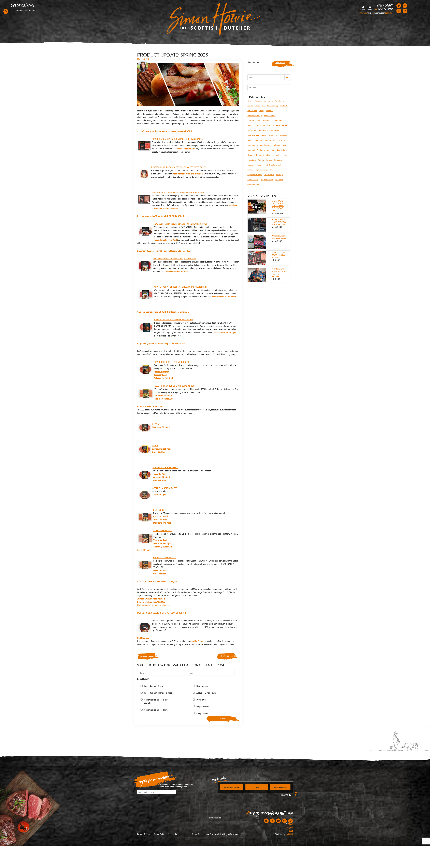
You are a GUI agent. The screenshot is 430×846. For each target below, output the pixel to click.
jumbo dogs (258, 140)
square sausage (262, 170)
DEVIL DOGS (158, 510)
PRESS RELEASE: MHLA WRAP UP (279, 237)
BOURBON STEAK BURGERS (165, 467)
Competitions (277, 120)
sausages (259, 165)
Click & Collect (375, 9)
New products (282, 150)
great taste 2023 (253, 135)
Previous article (146, 656)
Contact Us (172, 834)
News (249, 155)
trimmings (279, 175)
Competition (266, 120)
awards (250, 106)
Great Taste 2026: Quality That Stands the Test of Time (278, 205)
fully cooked (274, 130)
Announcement (260, 101)
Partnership (276, 155)
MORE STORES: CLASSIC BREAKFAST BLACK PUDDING (161, 613)
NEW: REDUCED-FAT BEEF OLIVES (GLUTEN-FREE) (174, 258)
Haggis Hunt (272, 135)
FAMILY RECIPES (282, 125)
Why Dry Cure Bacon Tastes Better (279, 254)
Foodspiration (263, 130)
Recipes (32, 10)
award (270, 101)
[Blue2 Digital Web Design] (289, 829)
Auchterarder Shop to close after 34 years (279, 221)
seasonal (250, 170)
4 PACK (155, 445)
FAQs (257, 787)
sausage (250, 165)
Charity (261, 111)
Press (285, 155)
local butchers (252, 145)
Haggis (263, 135)
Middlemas (261, 150)
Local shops (276, 145)
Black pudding (272, 106)
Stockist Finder (196, 641)
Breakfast (283, 106)
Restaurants (278, 160)
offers (268, 155)
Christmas (269, 111)
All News (252, 88)
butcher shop (252, 111)
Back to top (286, 795)
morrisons (270, 150)
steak (271, 170)
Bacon (257, 106)
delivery (258, 125)
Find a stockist (22, 10)
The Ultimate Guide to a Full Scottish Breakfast (279, 272)
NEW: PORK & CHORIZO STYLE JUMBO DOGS (175, 386)
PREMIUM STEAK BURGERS (149, 406)
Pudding (261, 160)
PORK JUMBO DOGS (162, 530)
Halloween (283, 135)
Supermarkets (269, 175)
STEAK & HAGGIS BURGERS (164, 488)
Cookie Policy (159, 834)
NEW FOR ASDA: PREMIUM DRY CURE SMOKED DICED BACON (178, 167)
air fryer (250, 101)
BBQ (263, 106)
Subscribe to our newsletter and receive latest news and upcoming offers (176, 786)
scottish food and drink (273, 165)
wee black (279, 179)
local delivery (265, 145)
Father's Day (251, 130)
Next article (226, 656)
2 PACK (155, 423)
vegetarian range (267, 179)
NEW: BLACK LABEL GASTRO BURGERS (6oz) (173, 319)
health (249, 140)
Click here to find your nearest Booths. (153, 605)
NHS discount (259, 155)
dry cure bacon (268, 125)
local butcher (281, 140)
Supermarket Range (23, 6)
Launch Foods (270, 140)
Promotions (251, 160)
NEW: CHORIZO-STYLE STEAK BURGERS (171, 362)
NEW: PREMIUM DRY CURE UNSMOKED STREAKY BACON (177, 139)
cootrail (250, 125)
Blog (13, 10)
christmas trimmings (254, 115)
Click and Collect (253, 120)
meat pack (251, 150)
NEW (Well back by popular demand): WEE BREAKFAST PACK (180, 223)
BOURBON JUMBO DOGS (164, 557)
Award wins (279, 101)
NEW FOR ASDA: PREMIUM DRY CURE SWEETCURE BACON (178, 192)
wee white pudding (254, 184)
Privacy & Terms (143, 834)
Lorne (285, 145)
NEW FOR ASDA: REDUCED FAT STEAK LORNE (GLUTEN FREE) (181, 286)
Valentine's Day (253, 179)
